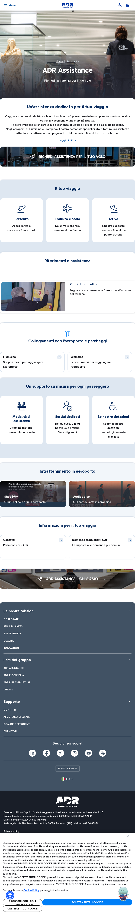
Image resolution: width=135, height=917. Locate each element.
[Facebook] (46, 753)
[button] (67, 779)
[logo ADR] (67, 5)
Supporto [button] (12, 701)
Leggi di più (66, 140)
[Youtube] (88, 753)
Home (59, 61)
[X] (60, 753)
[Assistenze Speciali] (120, 5)
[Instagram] (74, 753)
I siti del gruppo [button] (17, 660)
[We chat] (102, 753)
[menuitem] (11, 619)
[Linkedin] (32, 753)
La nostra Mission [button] (19, 611)
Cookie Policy (31, 890)
